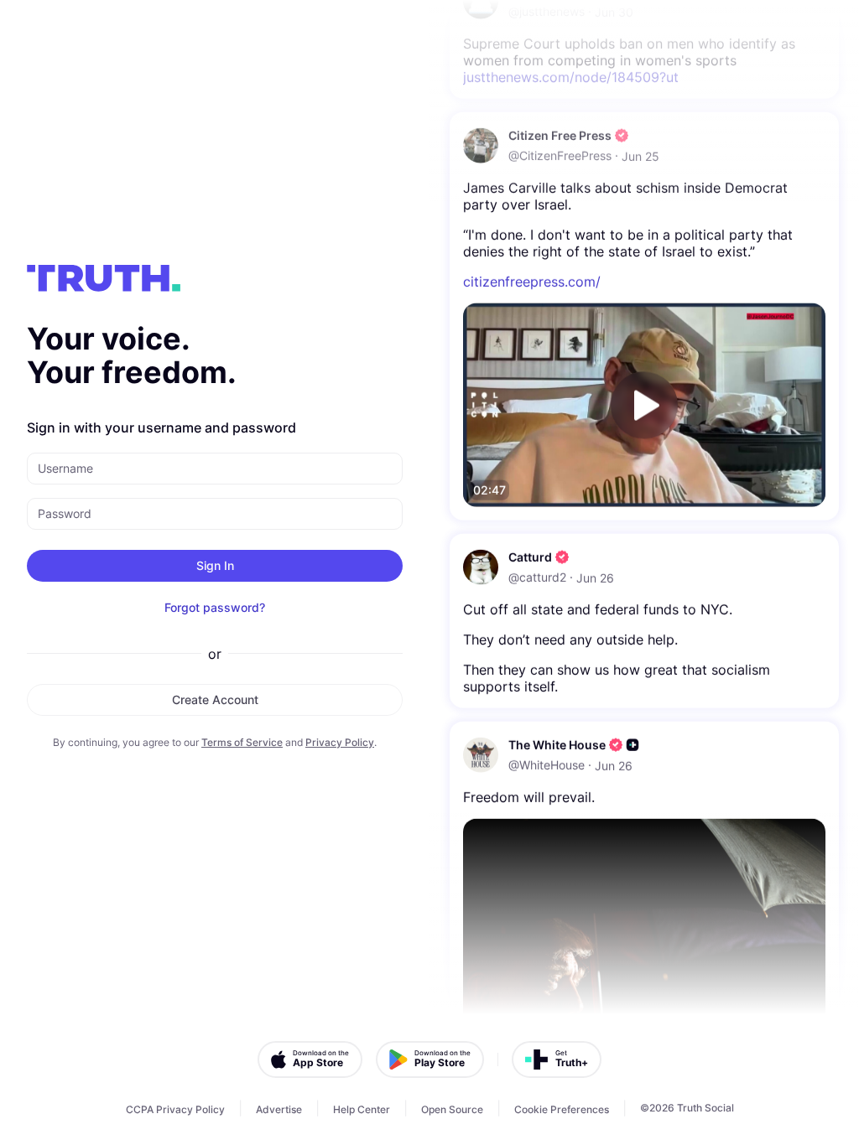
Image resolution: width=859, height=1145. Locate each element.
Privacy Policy (339, 742)
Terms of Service (242, 742)
